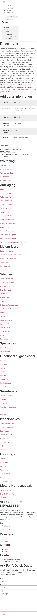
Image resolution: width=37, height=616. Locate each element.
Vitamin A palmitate (7, 282)
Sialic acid (3, 498)
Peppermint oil (5, 470)
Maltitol (2, 368)
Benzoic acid (4, 431)
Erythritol (3, 364)
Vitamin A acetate (6, 279)
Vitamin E (3, 335)
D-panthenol (4, 262)
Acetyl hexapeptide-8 (8, 223)
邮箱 (1, 584)
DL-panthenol (5, 266)
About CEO (13, 17)
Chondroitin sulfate (7, 494)
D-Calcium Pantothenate (9, 305)
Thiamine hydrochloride (8, 286)
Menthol (3, 466)
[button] (10, 22)
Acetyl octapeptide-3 (7, 220)
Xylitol (2, 372)
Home (9, 6)
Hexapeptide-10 (5, 212)
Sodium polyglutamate (8, 258)
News (9, 10)
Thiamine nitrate (6, 290)
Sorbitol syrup (5, 352)
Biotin (2, 189)
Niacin (2, 301)
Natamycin (4, 450)
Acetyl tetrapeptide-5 (8, 204)
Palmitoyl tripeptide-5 (8, 238)
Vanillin (2, 459)
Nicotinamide (4, 177)
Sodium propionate (7, 427)
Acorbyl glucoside (6, 169)
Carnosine (3, 208)
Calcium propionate (7, 423)
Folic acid (3, 316)
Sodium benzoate (6, 435)
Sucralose (3, 403)
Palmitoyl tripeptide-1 (7, 201)
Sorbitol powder (6, 348)
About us (10, 12)
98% (9, 92)
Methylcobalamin (6, 320)
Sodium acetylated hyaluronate (11, 255)
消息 (1, 590)
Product (10, 8)
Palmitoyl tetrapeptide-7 (9, 235)
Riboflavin (3, 294)
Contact (10, 19)
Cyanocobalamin (6, 324)
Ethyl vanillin (4, 462)
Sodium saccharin (6, 396)
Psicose (3, 360)
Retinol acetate (5, 197)
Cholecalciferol (5, 331)
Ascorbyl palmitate (7, 173)
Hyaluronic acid (5, 490)
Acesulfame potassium (8, 407)
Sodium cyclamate (6, 411)
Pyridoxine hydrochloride (9, 309)
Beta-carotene (5, 339)
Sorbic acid (4, 438)
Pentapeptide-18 (6, 216)
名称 (1, 578)
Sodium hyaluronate (7, 251)
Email (2, 523)
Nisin (2, 446)
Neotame (3, 415)
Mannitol (3, 375)
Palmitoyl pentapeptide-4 (9, 231)
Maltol (2, 477)
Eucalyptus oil (5, 474)
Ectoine (2, 270)
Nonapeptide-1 (5, 180)
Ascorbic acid (5, 328)
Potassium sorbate (6, 442)
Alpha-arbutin (5, 165)
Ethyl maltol (4, 481)
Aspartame (4, 399)
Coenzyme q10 (5, 193)
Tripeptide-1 (4, 227)
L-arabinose (4, 379)
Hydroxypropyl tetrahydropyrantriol (13, 242)
